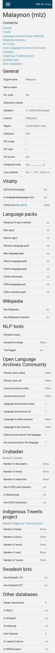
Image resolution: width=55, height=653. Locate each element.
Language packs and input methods (23, 36)
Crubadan (8, 52)
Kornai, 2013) (20, 204)
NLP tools (9, 44)
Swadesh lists (11, 60)
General (7, 28)
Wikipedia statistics (14, 40)
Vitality (7, 32)
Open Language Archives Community (24, 48)
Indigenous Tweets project (18, 56)
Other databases (12, 63)
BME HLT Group (43, 4)
